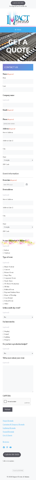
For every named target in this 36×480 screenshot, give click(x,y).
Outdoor (7, 253)
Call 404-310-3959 (18, 3)
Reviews (6, 442)
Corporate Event (10, 278)
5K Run (6, 287)
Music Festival (9, 267)
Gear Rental (8, 298)
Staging (6, 331)
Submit (7, 409)
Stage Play (8, 275)
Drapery (7, 340)
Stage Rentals (8, 421)
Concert (7, 270)
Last (4, 86)
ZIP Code (6, 164)
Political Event (9, 289)
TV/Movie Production (11, 284)
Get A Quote (7, 435)
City (4, 149)
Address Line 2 (8, 141)
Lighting (7, 337)
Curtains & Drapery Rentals (13, 424)
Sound (6, 334)
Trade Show (8, 281)
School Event (8, 301)
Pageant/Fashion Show (12, 292)
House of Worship (10, 295)
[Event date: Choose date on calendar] (27, 184)
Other (6, 304)
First (4, 78)
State (4, 157)
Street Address (8, 132)
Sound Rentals (8, 432)
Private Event (8, 272)
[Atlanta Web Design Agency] (18, 471)
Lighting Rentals (9, 428)
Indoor (6, 250)
